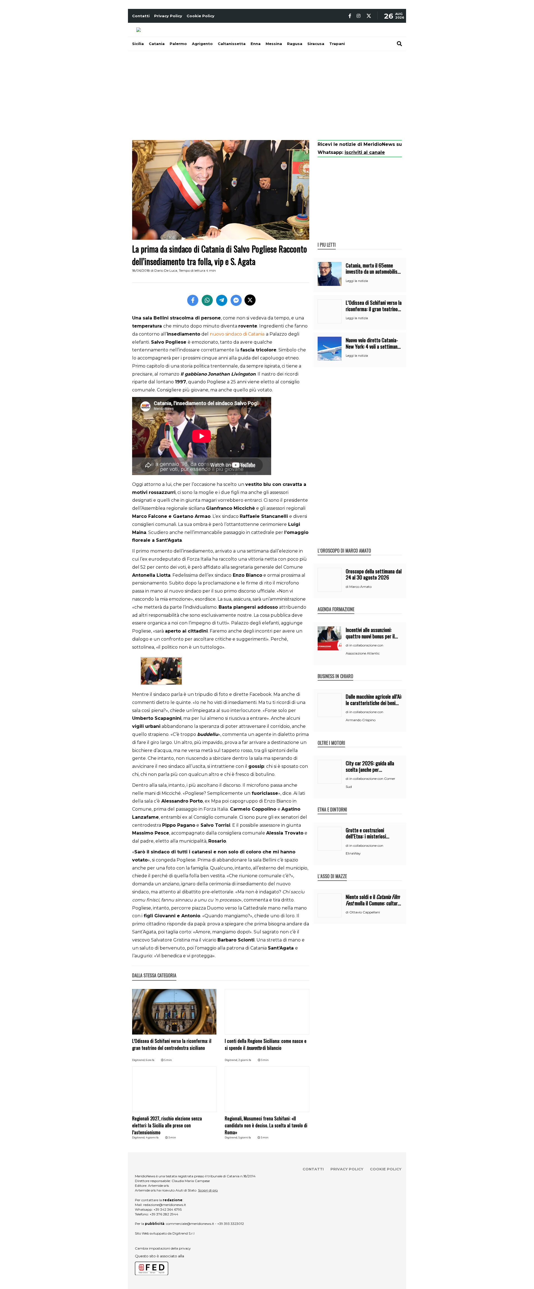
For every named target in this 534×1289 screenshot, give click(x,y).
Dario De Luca (165, 270)
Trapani (337, 43)
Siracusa (315, 43)
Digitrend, (139, 1059)
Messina (274, 43)
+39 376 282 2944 (164, 1214)
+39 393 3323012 (230, 1223)
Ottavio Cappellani (364, 912)
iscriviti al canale (365, 152)
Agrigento (202, 43)
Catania (157, 43)
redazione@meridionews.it (164, 1205)
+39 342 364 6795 (168, 1209)
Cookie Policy (200, 16)
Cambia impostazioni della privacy (163, 1248)
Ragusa (294, 43)
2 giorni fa (244, 1059)
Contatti (141, 16)
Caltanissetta (232, 43)
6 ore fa (150, 1059)
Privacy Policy (168, 16)
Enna (256, 43)
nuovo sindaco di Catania (237, 334)
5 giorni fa (244, 1137)
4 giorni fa (152, 1137)
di (347, 587)
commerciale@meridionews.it (190, 1223)
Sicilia (138, 43)
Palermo (178, 43)
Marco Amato (360, 586)
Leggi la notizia (357, 281)
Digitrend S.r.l (183, 1233)
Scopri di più (208, 1190)
